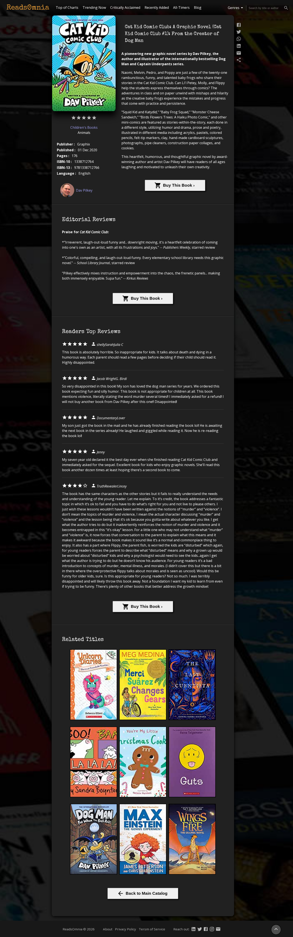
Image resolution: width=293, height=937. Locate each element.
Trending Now (94, 7)
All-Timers (181, 7)
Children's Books (84, 127)
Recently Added (157, 7)
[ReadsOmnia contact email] (218, 929)
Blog (197, 7)
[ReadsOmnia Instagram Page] (211, 929)
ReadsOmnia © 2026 (79, 929)
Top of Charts (67, 7)
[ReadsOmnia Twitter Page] (199, 929)
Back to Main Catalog (147, 893)
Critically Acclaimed (125, 7)
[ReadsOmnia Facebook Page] (205, 929)
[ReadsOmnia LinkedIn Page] (193, 929)
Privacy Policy (125, 929)
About (107, 929)
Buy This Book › (179, 185)
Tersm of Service (152, 929)
